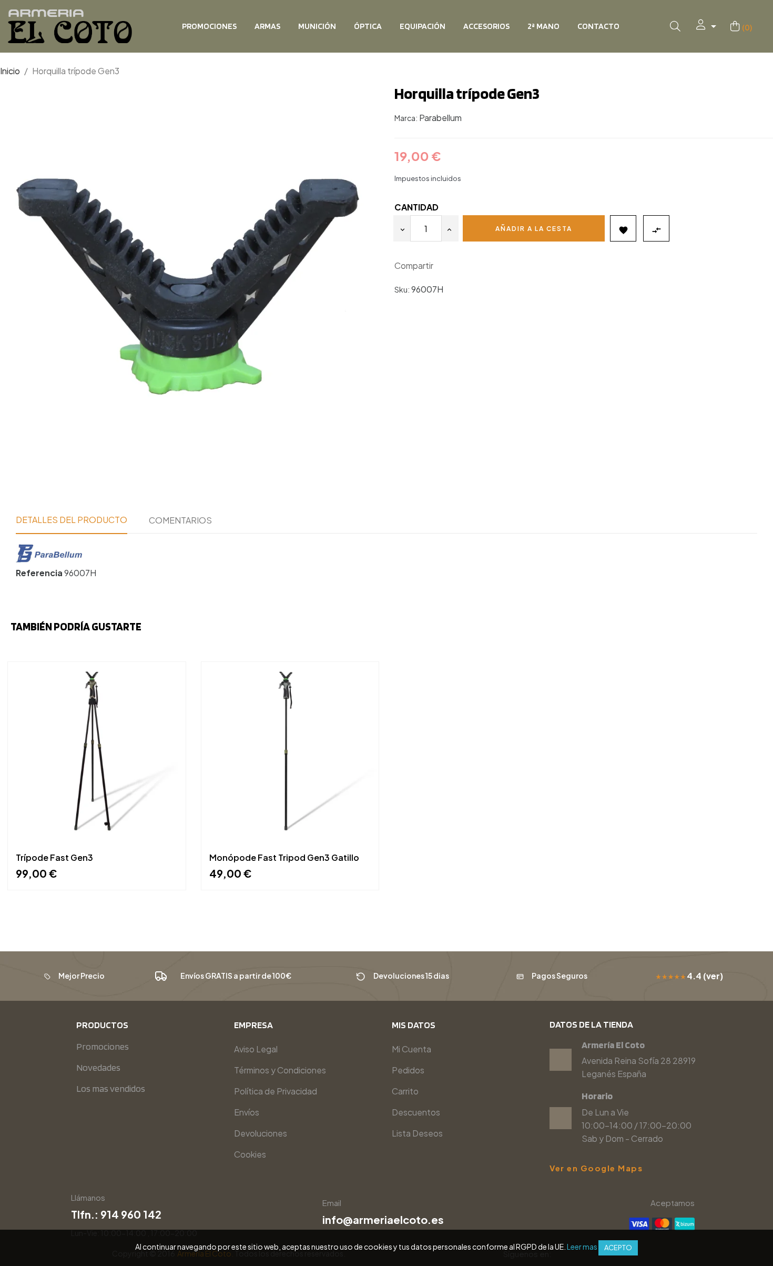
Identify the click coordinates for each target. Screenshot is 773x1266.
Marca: (406, 118)
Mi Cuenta (411, 1048)
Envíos (246, 1112)
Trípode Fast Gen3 (54, 857)
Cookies (250, 1154)
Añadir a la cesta (533, 229)
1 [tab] (386, 913)
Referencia (39, 573)
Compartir (446, 266)
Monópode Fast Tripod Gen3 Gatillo (284, 857)
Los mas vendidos (110, 1088)
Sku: (402, 289)
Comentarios (180, 520)
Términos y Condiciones (280, 1070)
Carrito (405, 1091)
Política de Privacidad (275, 1091)
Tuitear (462, 266)
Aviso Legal (256, 1048)
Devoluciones (260, 1133)
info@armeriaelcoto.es (383, 1219)
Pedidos (408, 1070)
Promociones (102, 1046)
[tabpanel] (97, 784)
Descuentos (416, 1112)
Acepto (618, 1247)
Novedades (98, 1067)
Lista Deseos (417, 1133)
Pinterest (477, 266)
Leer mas (582, 1246)
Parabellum (440, 117)
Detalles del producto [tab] (71, 519)
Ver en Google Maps (596, 1168)
